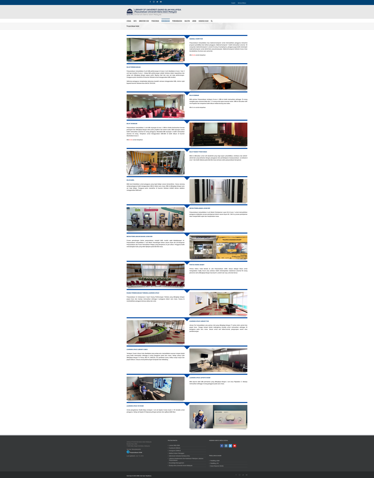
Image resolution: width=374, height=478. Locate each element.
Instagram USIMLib (175, 450)
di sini (193, 107)
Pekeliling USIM (214, 460)
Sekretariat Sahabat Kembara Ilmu (179, 456)
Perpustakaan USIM (136, 452)
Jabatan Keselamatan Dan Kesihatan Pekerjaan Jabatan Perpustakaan (186, 459)
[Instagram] (226, 445)
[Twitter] (230, 445)
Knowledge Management (176, 463)
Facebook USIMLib (174, 448)
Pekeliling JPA (214, 463)
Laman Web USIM (174, 445)
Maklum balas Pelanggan (176, 453)
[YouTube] (234, 445)
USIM (137, 476)
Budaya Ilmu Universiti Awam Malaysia (180, 465)
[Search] (212, 21)
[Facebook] (221, 445)
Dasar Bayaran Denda (217, 466)
